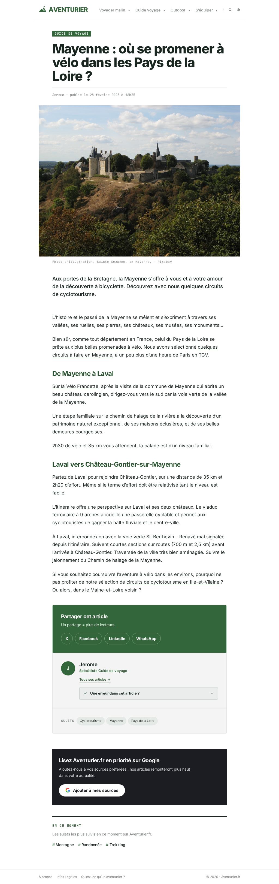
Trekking (117, 844)
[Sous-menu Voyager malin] (129, 10)
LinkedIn (117, 638)
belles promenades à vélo (113, 347)
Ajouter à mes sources (96, 790)
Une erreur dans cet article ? (115, 693)
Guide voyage (147, 10)
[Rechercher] (230, 10)
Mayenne (116, 721)
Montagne (65, 844)
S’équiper (204, 10)
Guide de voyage (72, 33)
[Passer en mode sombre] (238, 10)
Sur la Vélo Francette (75, 386)
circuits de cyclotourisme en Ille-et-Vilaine (172, 582)
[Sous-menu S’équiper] (217, 10)
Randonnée (91, 844)
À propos (45, 877)
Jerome (58, 95)
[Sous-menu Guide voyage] (164, 10)
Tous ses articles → (95, 679)
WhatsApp (146, 638)
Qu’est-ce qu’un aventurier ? (103, 877)
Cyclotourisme (90, 721)
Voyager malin (112, 10)
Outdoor (178, 10)
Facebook (88, 638)
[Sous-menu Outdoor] (189, 10)
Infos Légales (67, 877)
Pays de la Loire (142, 721)
